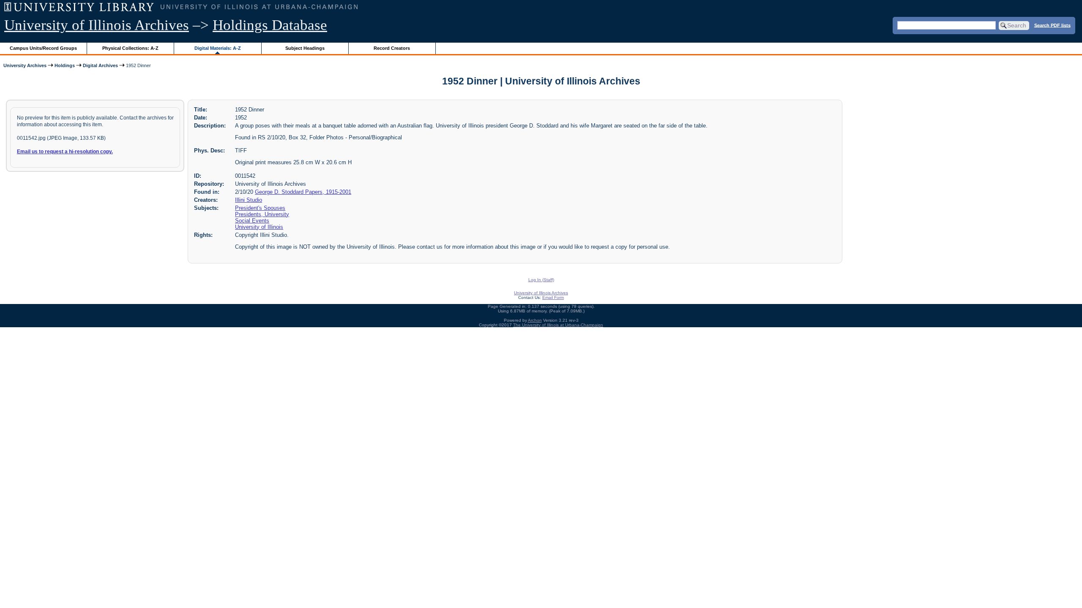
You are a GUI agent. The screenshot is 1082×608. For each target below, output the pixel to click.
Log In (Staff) (541, 279)
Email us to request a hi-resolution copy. (65, 151)
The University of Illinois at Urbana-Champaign (558, 325)
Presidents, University (262, 214)
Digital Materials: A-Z (217, 48)
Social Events (252, 220)
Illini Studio (248, 200)
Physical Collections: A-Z (130, 48)
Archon (535, 320)
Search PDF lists (1052, 24)
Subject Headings (305, 48)
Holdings (65, 65)
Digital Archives (100, 65)
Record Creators (392, 48)
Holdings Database (270, 25)
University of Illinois (259, 227)
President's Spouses (260, 208)
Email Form (553, 297)
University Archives (24, 65)
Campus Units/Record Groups (43, 48)
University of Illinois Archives (96, 25)
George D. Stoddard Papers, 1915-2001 (303, 192)
